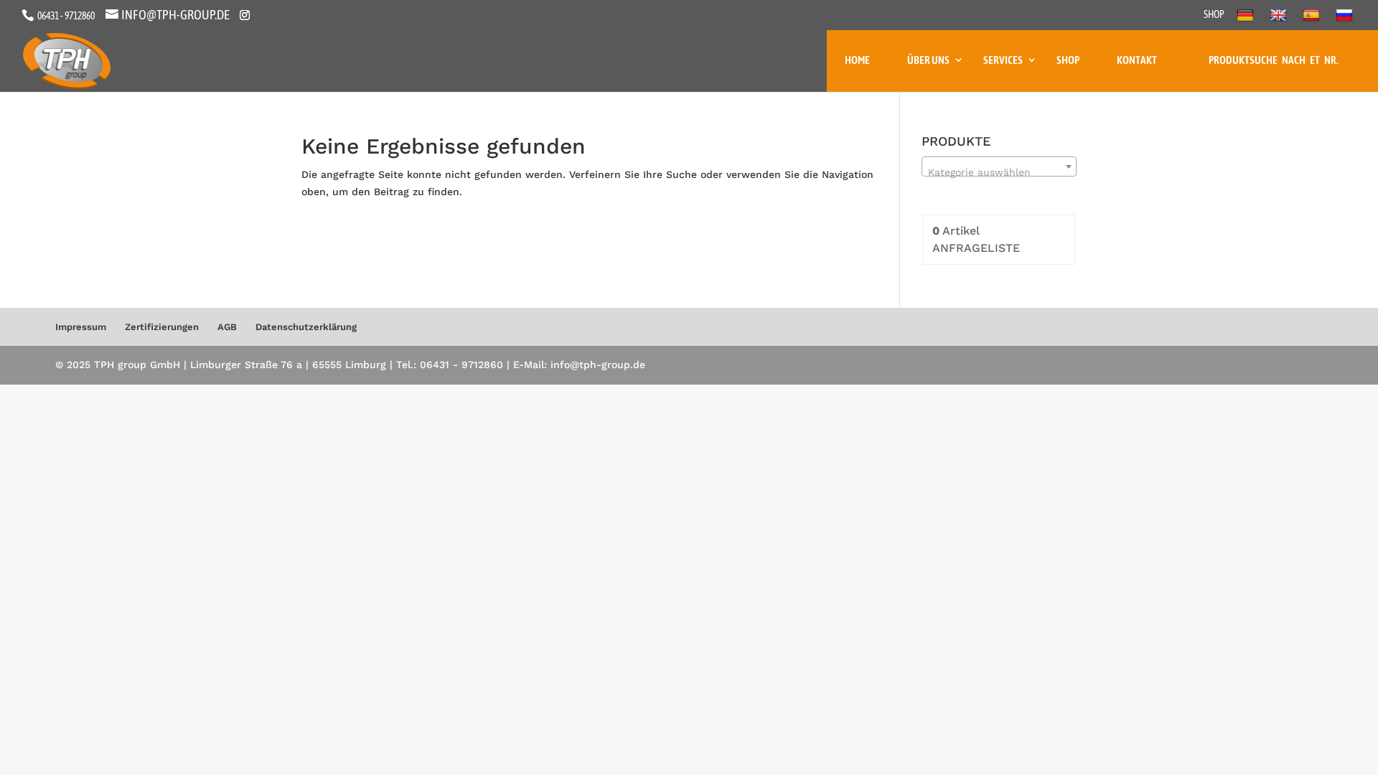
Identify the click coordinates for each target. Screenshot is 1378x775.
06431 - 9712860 (65, 16)
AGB (227, 326)
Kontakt (1137, 60)
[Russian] (1346, 19)
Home (857, 60)
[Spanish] (1313, 19)
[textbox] (999, 172)
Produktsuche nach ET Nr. (1274, 60)
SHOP (1214, 14)
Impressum (80, 326)
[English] (1280, 19)
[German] (1247, 19)
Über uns (928, 60)
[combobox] (999, 166)
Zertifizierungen (162, 326)
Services (1003, 60)
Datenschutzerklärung (306, 326)
